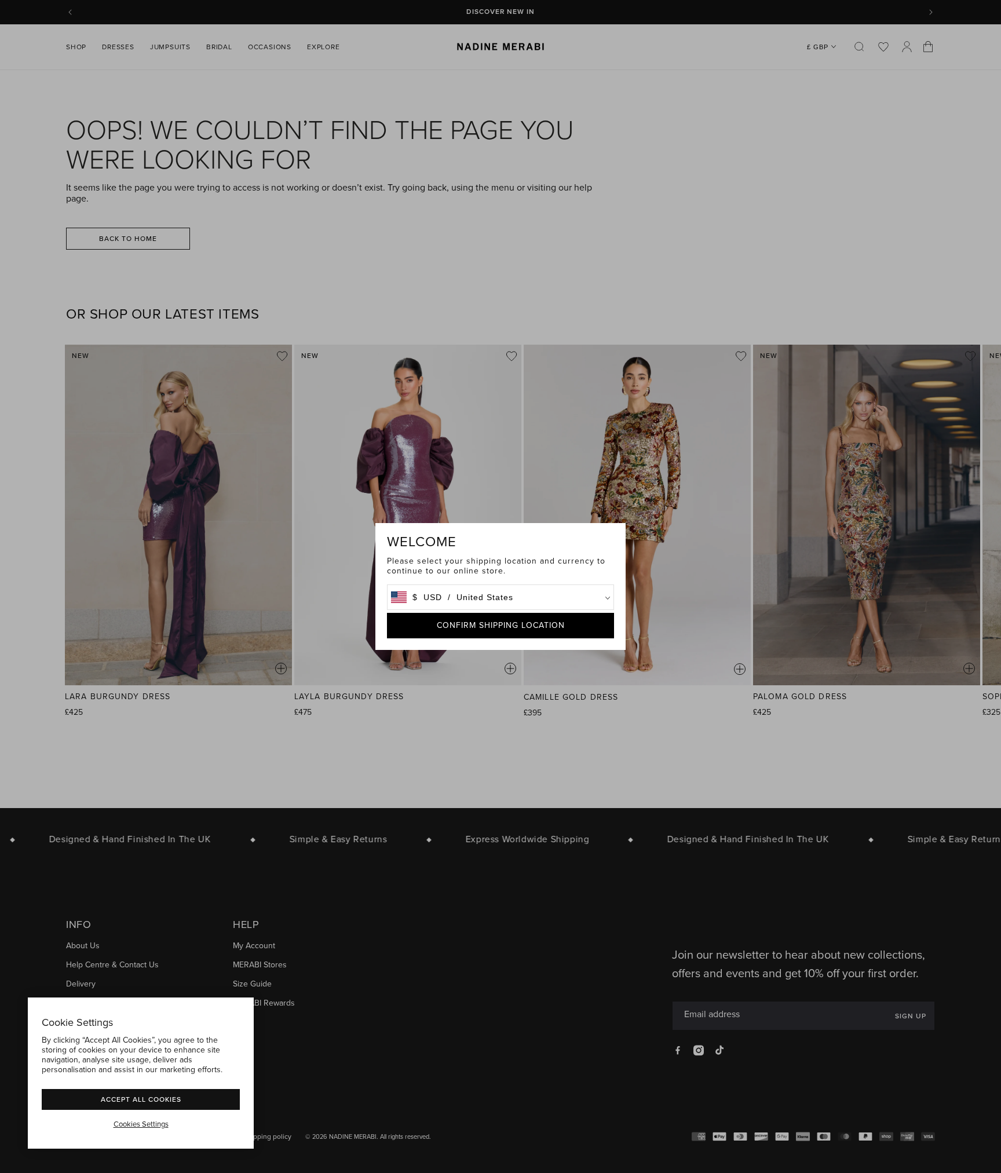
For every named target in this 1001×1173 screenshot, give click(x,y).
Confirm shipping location (501, 625)
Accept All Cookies (141, 1099)
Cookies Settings (141, 1124)
